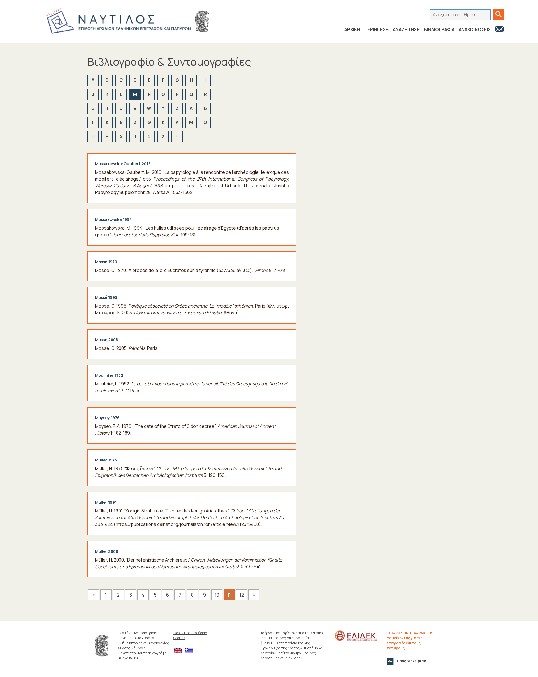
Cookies (179, 638)
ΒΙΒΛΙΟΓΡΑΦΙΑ (439, 29)
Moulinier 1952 (109, 375)
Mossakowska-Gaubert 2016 (123, 163)
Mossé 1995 (106, 297)
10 (217, 595)
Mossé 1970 (106, 261)
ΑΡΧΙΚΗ (352, 29)
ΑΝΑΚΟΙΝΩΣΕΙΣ (475, 29)
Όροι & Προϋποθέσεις (190, 632)
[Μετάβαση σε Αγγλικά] (179, 650)
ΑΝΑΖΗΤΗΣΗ (406, 29)
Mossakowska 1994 (113, 219)
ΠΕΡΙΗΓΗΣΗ (376, 29)
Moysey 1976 (107, 417)
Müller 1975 (106, 460)
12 (242, 595)
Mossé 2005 (106, 339)
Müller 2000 (106, 551)
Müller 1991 (106, 502)
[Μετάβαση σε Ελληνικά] (190, 650)
